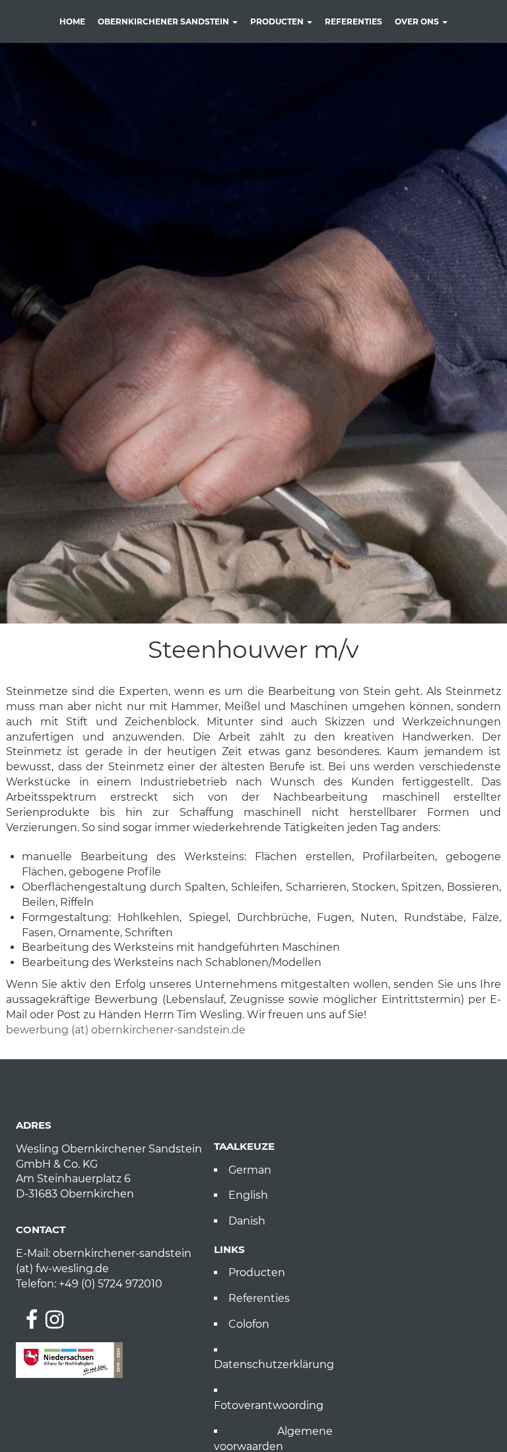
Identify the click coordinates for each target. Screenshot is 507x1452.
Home (72, 21)
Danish (246, 1221)
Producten (278, 21)
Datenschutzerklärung (273, 1364)
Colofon (248, 1324)
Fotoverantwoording (268, 1405)
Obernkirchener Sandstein (164, 21)
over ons (418, 21)
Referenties (353, 21)
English (248, 1195)
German (249, 1170)
